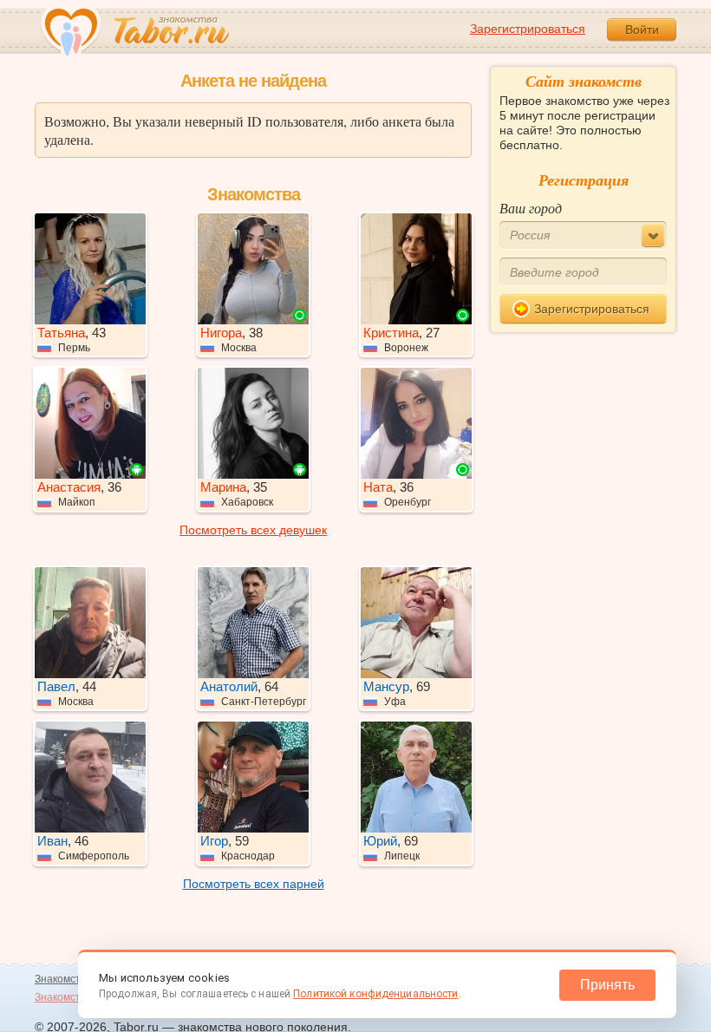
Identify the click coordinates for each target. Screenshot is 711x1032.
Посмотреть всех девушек (253, 530)
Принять (607, 984)
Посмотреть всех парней (253, 884)
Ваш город (530, 208)
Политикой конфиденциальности (375, 994)
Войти (642, 29)
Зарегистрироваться (527, 29)
